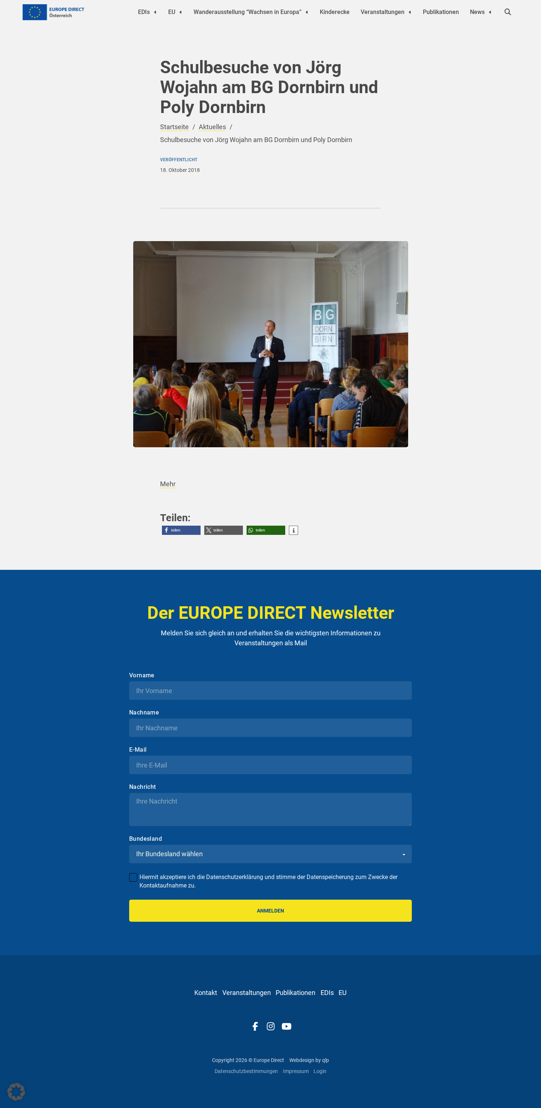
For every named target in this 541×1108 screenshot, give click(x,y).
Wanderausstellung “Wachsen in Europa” (247, 11)
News (477, 11)
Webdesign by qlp (309, 1060)
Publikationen (441, 11)
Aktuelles (212, 127)
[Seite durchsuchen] (508, 12)
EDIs (144, 11)
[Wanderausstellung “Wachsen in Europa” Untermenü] (307, 12)
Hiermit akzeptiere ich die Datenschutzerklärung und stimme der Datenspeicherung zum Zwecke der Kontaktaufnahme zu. (268, 881)
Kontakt (205, 992)
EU (171, 11)
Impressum (296, 1071)
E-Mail (137, 750)
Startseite (174, 127)
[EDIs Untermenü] (155, 12)
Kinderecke (335, 11)
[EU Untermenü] (181, 12)
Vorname (142, 675)
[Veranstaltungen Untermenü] (410, 12)
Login (320, 1071)
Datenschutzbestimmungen (246, 1071)
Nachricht (142, 787)
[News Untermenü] (490, 12)
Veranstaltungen (382, 11)
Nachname (144, 713)
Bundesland (145, 839)
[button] (181, 530)
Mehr (168, 484)
